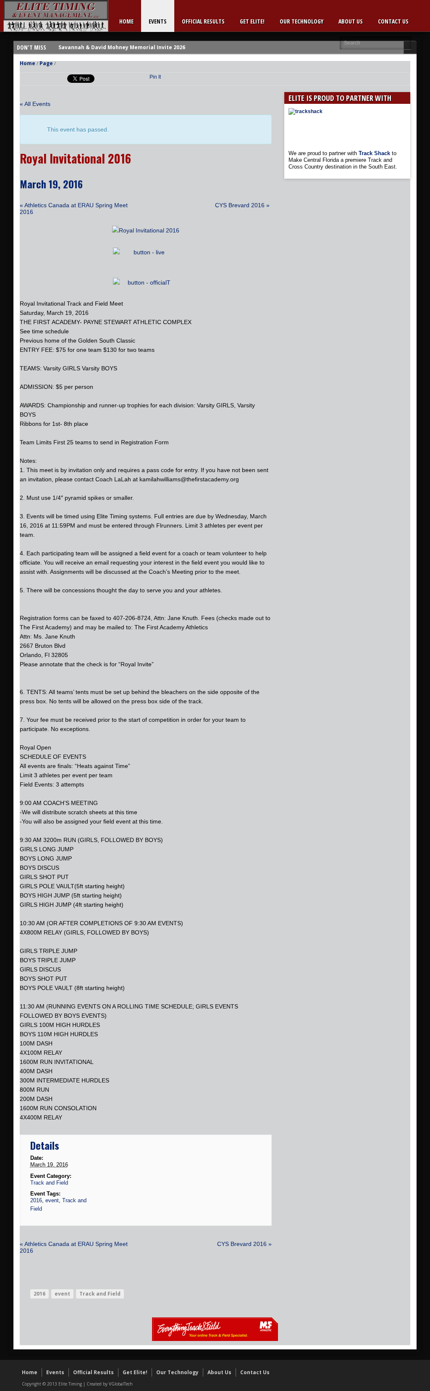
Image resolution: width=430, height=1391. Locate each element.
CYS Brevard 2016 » (242, 205)
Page (46, 63)
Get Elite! (252, 21)
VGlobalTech (121, 1384)
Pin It (155, 77)
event (52, 1200)
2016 (36, 1200)
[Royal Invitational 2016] (145, 230)
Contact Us (393, 21)
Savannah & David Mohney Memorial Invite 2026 (121, 47)
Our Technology (301, 21)
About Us (350, 21)
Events (158, 21)
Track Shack (375, 153)
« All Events (35, 103)
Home (126, 21)
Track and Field (49, 1183)
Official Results (203, 21)
